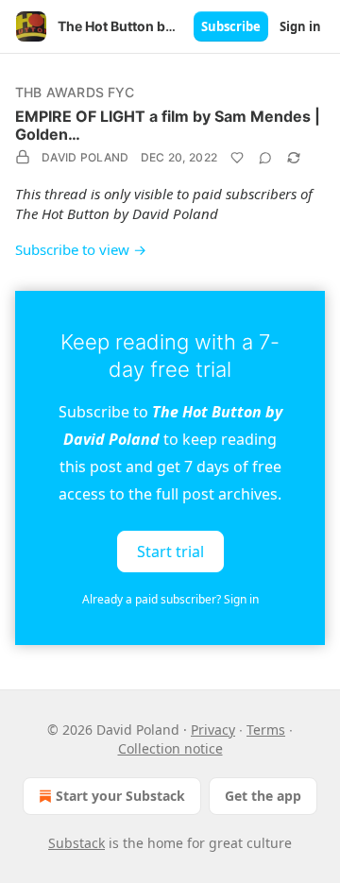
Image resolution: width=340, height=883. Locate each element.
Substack (76, 843)
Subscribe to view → (80, 249)
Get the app (263, 796)
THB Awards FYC (74, 92)
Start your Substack (120, 796)
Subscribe (231, 26)
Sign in (300, 26)
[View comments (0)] (265, 157)
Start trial (170, 550)
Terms (265, 730)
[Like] (237, 157)
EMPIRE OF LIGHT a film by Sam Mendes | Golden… (167, 125)
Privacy (213, 730)
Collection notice (170, 748)
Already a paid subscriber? (170, 599)
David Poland (85, 157)
